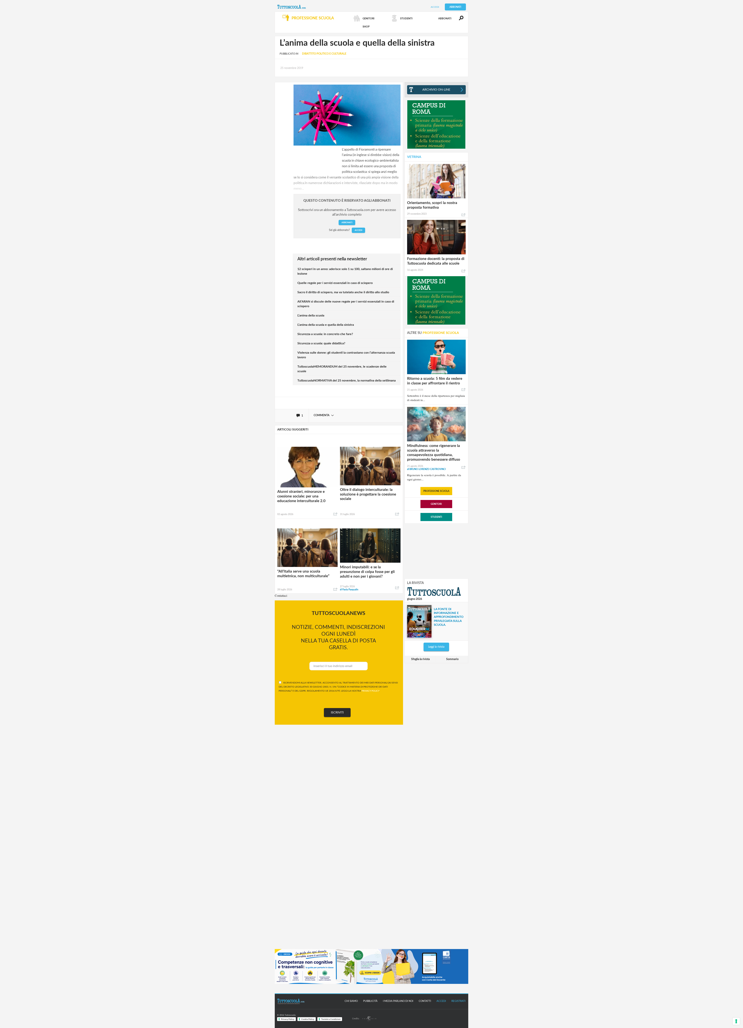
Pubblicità (370, 1001)
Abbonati (455, 7)
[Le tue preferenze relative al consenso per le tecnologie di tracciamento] (736, 1021)
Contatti (425, 1001)
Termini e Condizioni (331, 1019)
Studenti (436, 517)
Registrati (458, 1001)
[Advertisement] (436, 550)
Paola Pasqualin (349, 589)
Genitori (436, 504)
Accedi (435, 7)
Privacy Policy (287, 1019)
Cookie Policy (307, 1019)
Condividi (335, 514)
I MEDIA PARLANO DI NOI (398, 1001)
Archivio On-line (436, 89)
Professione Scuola (436, 491)
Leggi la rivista (436, 647)
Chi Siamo (351, 1001)
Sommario (452, 659)
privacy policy (370, 691)
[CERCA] (459, 19)
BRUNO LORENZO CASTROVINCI (426, 469)
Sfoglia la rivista (420, 659)
